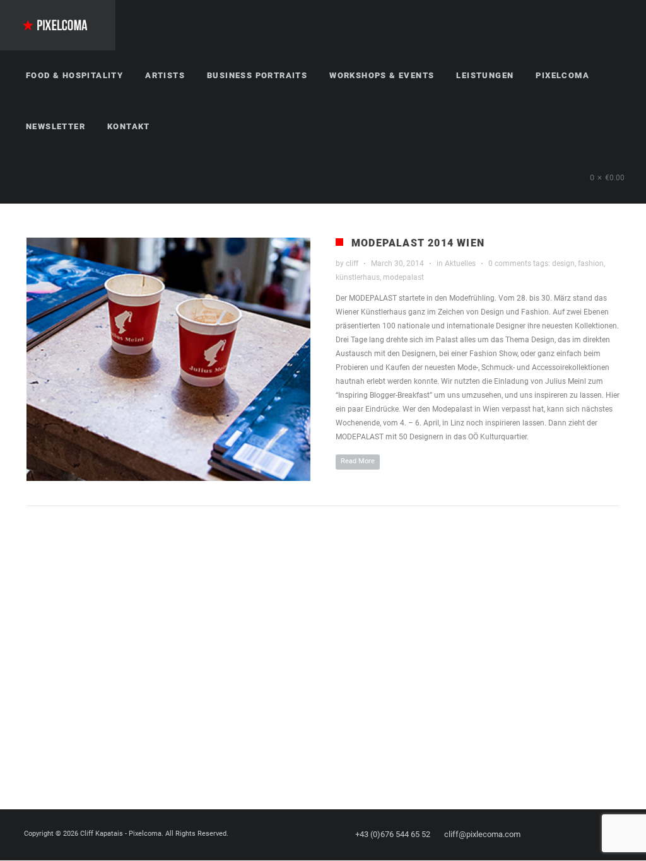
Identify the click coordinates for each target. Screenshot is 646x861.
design (563, 263)
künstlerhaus (358, 277)
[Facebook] (550, 834)
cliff (352, 263)
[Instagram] (596, 834)
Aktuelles (460, 263)
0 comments (509, 263)
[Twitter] (573, 834)
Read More (358, 461)
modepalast (403, 277)
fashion (591, 263)
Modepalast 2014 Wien (417, 243)
